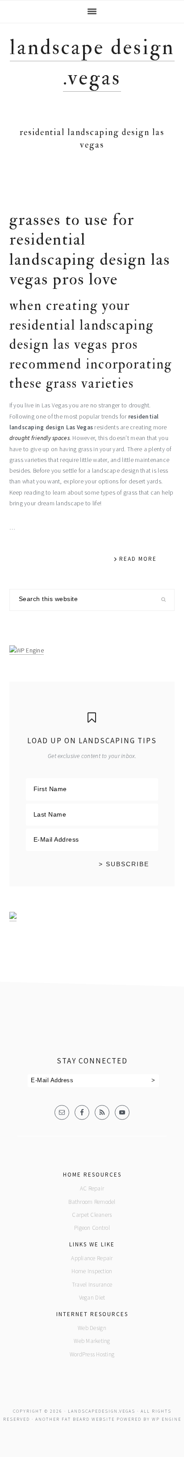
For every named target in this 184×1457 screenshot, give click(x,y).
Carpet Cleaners (92, 1215)
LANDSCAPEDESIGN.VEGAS (101, 1411)
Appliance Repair (92, 1258)
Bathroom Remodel (91, 1202)
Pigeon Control (92, 1228)
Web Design (92, 1328)
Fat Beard (76, 1419)
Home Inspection (91, 1271)
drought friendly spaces (39, 438)
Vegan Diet (92, 1297)
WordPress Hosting (92, 1354)
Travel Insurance (92, 1284)
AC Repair (92, 1188)
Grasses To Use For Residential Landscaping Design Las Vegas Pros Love (89, 249)
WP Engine (166, 1419)
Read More (138, 559)
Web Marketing (92, 1341)
